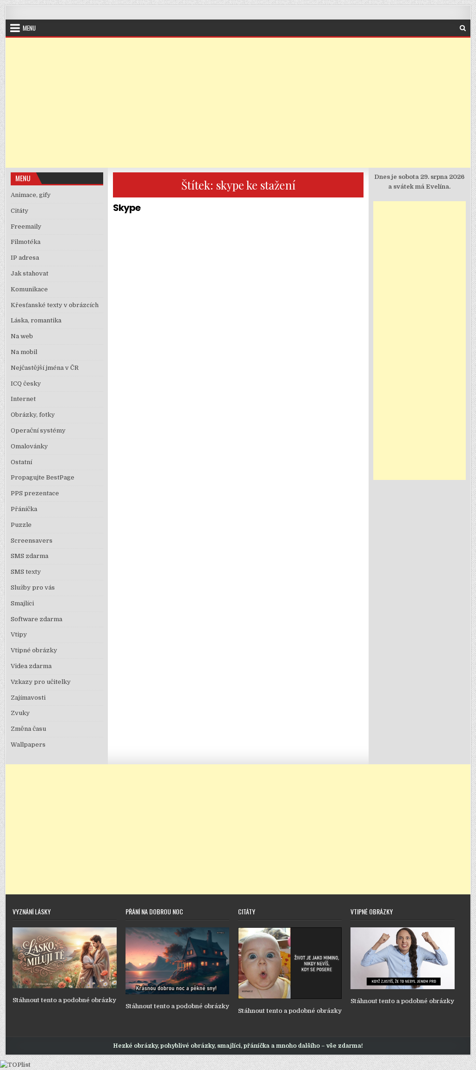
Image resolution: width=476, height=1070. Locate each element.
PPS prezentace (35, 493)
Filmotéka (25, 241)
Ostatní (21, 462)
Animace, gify (31, 194)
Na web (22, 336)
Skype (126, 207)
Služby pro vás (33, 587)
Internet (23, 398)
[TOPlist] (15, 1064)
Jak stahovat (29, 273)
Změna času (28, 728)
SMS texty (26, 571)
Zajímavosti (28, 697)
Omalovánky (29, 446)
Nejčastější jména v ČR (45, 367)
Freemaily (26, 226)
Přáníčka (24, 508)
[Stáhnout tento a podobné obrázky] (64, 986)
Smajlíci (22, 603)
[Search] (463, 28)
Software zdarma (36, 619)
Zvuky (20, 712)
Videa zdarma (31, 666)
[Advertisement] (238, 103)
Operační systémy (38, 430)
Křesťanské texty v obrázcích (55, 305)
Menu (29, 28)
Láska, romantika (36, 320)
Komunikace (29, 289)
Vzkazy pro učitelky (41, 681)
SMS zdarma (29, 555)
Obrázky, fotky (33, 414)
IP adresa (25, 257)
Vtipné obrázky (34, 650)
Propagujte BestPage (42, 477)
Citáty (19, 210)
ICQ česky (26, 383)
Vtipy (19, 634)
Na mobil (24, 351)
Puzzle (21, 524)
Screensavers (32, 540)
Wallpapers (28, 744)
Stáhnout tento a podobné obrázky (64, 1000)
